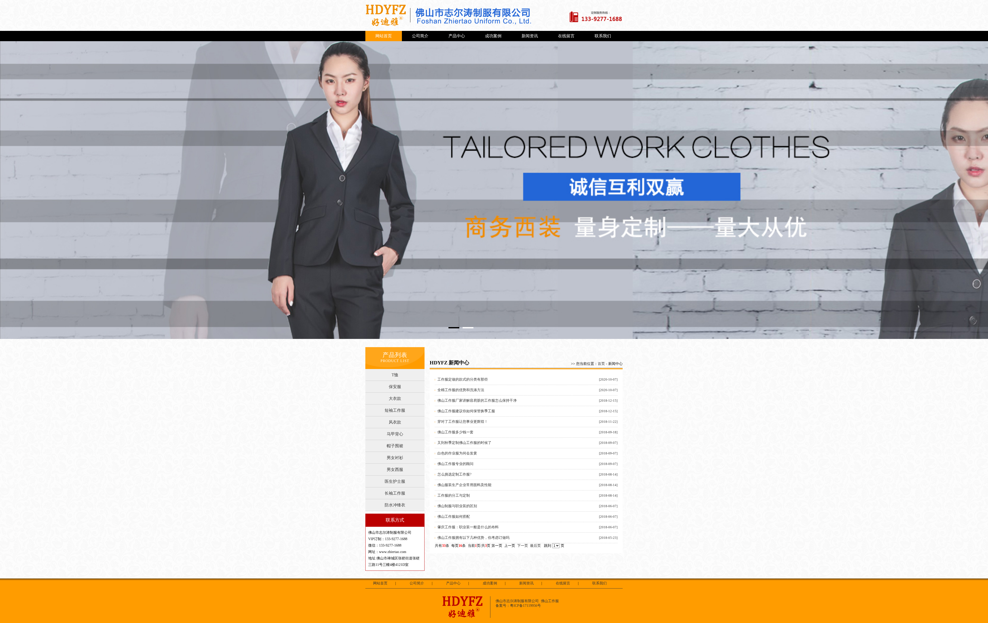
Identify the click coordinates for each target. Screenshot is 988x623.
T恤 (395, 375)
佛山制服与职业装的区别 (457, 506)
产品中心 (456, 36)
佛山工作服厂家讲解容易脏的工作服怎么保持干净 (477, 400)
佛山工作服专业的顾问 (455, 464)
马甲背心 (395, 434)
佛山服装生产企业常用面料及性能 (464, 485)
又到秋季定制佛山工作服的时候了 (464, 443)
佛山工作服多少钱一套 (455, 432)
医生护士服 (395, 481)
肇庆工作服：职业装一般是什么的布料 (468, 527)
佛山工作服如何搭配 (453, 517)
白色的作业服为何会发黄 (457, 453)
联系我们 (603, 36)
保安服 (395, 386)
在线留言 (566, 36)
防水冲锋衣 (395, 505)
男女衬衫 (395, 457)
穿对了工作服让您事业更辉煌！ (462, 422)
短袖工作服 (395, 410)
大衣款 (395, 398)
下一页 (522, 546)
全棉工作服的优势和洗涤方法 (460, 390)
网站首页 (383, 36)
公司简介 (420, 36)
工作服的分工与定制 (453, 495)
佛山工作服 (550, 601)
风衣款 (395, 422)
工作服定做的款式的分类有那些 (462, 379)
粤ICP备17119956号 (525, 606)
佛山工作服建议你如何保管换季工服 (466, 411)
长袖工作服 (395, 493)
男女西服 (395, 469)
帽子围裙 (395, 446)
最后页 (535, 546)
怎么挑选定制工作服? (454, 474)
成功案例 (493, 36)
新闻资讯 (530, 36)
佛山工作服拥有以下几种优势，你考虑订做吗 (473, 538)
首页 (601, 364)
